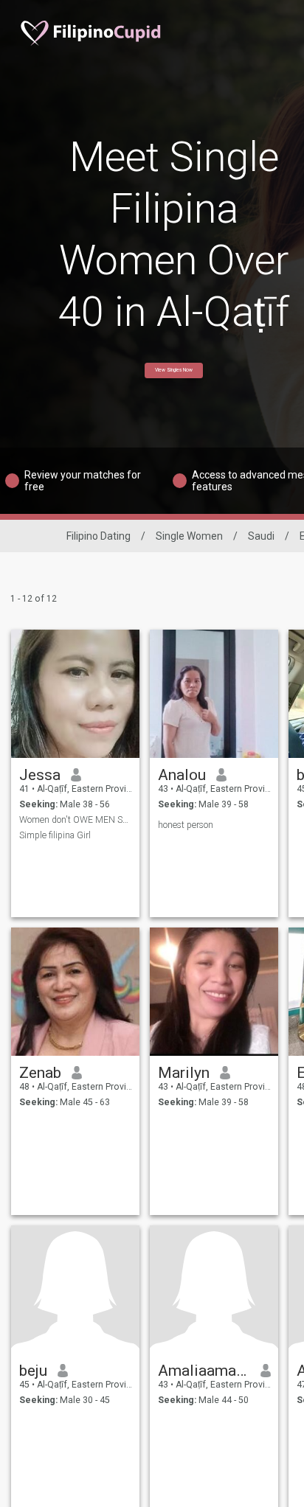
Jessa (40, 775)
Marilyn (184, 1073)
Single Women (189, 536)
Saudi (261, 536)
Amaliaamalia (204, 1370)
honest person (185, 825)
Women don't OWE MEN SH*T (75, 820)
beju (33, 1370)
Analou (182, 775)
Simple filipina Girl (55, 835)
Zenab (40, 1073)
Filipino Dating (98, 536)
